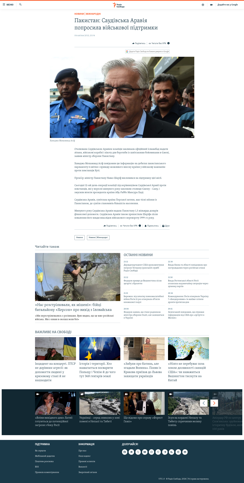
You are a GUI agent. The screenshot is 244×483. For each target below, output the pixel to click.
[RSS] (171, 452)
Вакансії (83, 467)
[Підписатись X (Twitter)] (138, 452)
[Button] (138, 43)
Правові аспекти (87, 461)
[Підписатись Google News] (131, 452)
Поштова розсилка (44, 461)
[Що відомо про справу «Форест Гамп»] (144, 403)
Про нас (82, 451)
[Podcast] (178, 452)
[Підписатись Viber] (158, 452)
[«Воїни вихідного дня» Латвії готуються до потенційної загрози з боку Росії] (55, 403)
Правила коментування (47, 472)
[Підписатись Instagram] (151, 452)
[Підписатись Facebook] (124, 452)
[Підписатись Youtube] (144, 452)
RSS (37, 467)
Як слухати (40, 451)
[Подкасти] (203, 5)
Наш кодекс (85, 456)
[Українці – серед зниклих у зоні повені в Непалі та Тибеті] (99, 403)
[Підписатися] (185, 452)
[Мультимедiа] (211, 5)
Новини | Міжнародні (87, 14)
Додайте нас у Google (228, 5)
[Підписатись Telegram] (164, 452)
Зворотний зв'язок (88, 472)
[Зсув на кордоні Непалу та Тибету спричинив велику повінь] (188, 403)
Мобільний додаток (45, 456)
